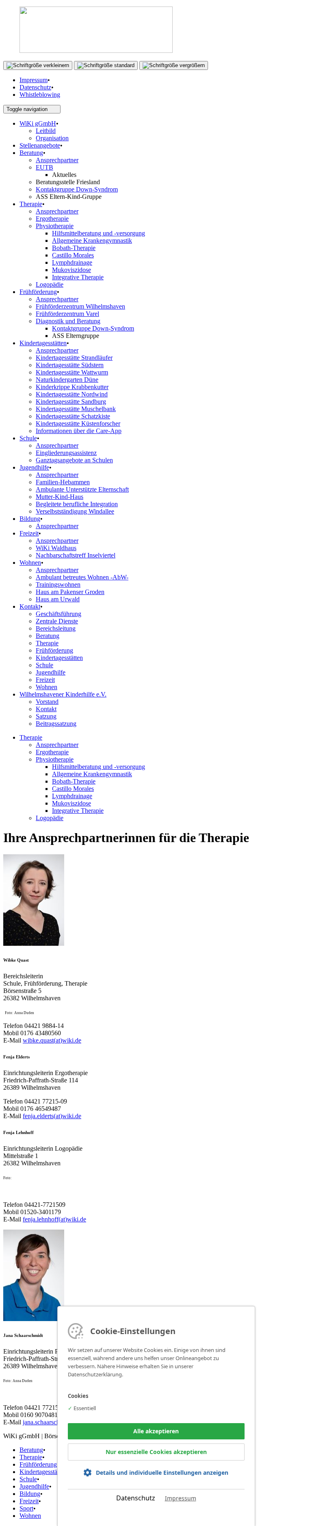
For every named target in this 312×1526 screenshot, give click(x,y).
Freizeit (29, 533)
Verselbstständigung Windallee (75, 511)
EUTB (44, 167)
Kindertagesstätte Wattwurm (72, 372)
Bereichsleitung (56, 628)
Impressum (34, 79)
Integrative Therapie (78, 277)
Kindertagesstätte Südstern (70, 364)
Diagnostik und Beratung (68, 321)
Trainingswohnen (58, 584)
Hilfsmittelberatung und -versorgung (98, 233)
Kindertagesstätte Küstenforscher (78, 423)
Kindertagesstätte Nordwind (72, 394)
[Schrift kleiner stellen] (37, 65)
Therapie (31, 203)
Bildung (30, 518)
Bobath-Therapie (73, 247)
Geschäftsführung (58, 613)
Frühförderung (38, 291)
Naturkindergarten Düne (67, 379)
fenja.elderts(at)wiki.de (52, 1115)
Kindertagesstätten (43, 343)
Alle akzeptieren (156, 1431)
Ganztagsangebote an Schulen (74, 460)
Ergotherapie (52, 218)
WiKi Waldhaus (56, 547)
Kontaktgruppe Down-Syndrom (77, 189)
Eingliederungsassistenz (66, 452)
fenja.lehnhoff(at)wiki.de (54, 1219)
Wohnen (30, 562)
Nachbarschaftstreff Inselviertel (75, 555)
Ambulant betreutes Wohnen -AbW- (82, 577)
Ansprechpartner (57, 160)
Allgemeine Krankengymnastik (92, 240)
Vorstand (47, 701)
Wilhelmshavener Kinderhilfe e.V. (63, 694)
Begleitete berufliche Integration (77, 504)
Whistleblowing (40, 94)
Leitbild (46, 130)
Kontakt (30, 606)
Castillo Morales (73, 255)
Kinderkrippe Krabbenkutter (72, 386)
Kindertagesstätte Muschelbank (76, 408)
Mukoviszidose (71, 269)
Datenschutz (35, 87)
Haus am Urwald (58, 599)
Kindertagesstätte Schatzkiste (73, 416)
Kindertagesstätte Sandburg (71, 401)
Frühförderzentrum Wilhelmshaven (80, 306)
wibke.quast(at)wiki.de (52, 1040)
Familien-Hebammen (63, 482)
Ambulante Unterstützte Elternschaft (82, 489)
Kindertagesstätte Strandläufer (74, 357)
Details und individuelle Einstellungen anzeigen (162, 1472)
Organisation (52, 138)
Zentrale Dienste (57, 621)
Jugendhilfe (34, 467)
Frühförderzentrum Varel (67, 313)
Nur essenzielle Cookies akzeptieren (156, 1452)
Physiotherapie (55, 225)
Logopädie (49, 284)
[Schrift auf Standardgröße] (106, 65)
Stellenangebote (40, 145)
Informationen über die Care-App (78, 430)
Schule (28, 438)
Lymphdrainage (72, 262)
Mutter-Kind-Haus (59, 496)
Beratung (31, 152)
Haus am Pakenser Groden (70, 591)
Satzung (46, 716)
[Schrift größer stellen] (173, 65)
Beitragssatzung (56, 723)
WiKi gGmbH (38, 123)
